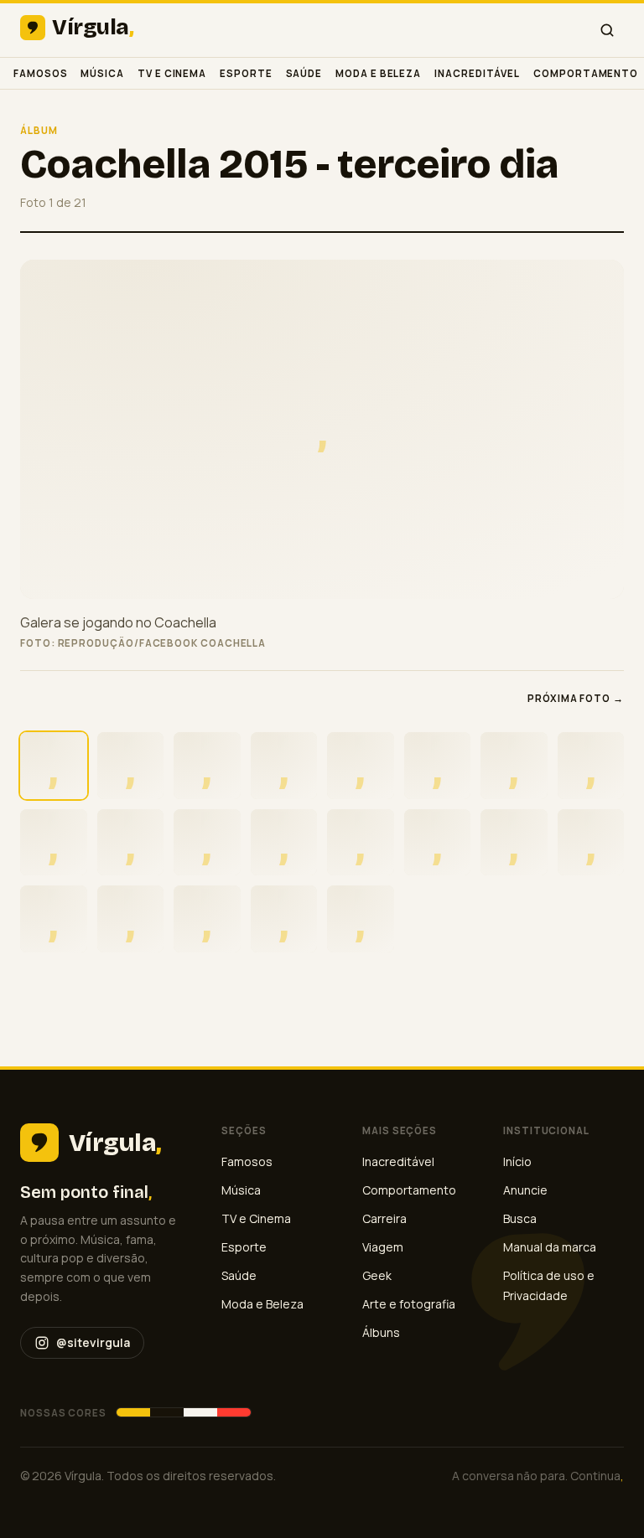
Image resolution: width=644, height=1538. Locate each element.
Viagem (382, 1247)
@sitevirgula (93, 1342)
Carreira (384, 1218)
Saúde (304, 73)
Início (517, 1161)
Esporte (246, 73)
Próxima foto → (575, 698)
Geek (377, 1275)
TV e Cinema (172, 73)
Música (102, 73)
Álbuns (381, 1332)
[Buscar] (607, 30)
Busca (520, 1218)
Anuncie (525, 1190)
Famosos (40, 73)
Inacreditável (477, 73)
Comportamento (585, 73)
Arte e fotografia (408, 1304)
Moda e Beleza (378, 73)
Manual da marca (549, 1247)
